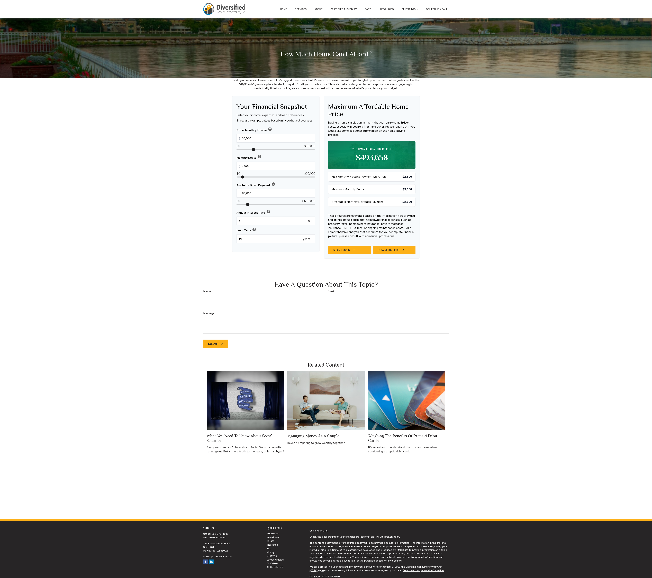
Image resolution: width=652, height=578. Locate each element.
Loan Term (246, 229)
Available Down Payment (256, 184)
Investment (273, 537)
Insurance (272, 544)
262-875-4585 (220, 533)
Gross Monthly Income (254, 129)
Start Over (341, 250)
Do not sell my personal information (423, 570)
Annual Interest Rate (253, 212)
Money (270, 552)
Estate (270, 540)
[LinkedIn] (211, 562)
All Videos (272, 563)
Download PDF (388, 250)
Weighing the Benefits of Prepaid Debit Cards (402, 438)
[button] (283, 9)
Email (331, 291)
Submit (213, 344)
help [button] (270, 129)
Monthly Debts (249, 157)
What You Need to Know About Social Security (239, 438)
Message (208, 313)
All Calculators (275, 567)
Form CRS (322, 530)
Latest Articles (275, 559)
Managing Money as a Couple (313, 436)
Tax (269, 548)
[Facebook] (205, 562)
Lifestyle (272, 555)
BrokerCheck (391, 536)
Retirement (273, 533)
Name (207, 291)
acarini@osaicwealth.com (217, 556)
